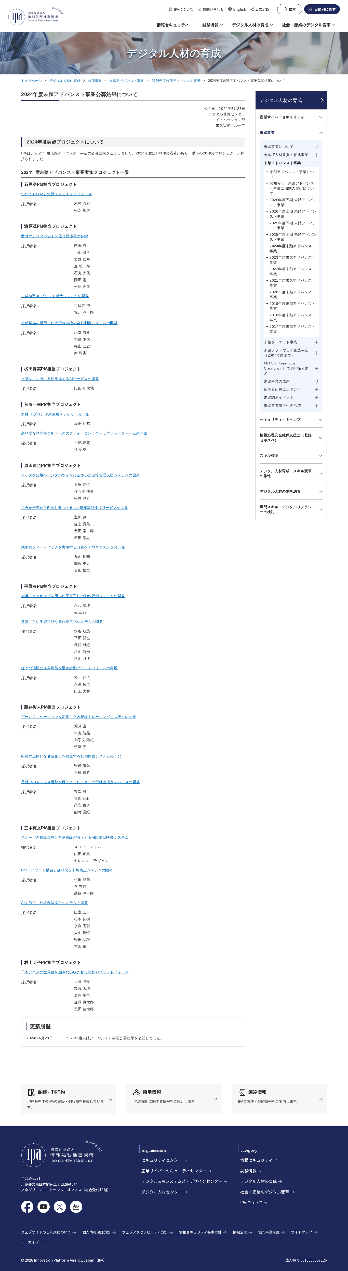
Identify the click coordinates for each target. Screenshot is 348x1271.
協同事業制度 (269, 1232)
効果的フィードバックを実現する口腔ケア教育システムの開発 (73, 547)
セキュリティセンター (161, 1160)
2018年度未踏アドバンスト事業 (292, 317)
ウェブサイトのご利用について (46, 1232)
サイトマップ (301, 1232)
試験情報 (248, 1171)
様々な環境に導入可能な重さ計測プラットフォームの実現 (69, 668)
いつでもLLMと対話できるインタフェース (56, 194)
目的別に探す (325, 9)
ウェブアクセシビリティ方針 (145, 1232)
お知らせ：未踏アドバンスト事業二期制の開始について (292, 188)
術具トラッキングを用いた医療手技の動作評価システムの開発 (73, 596)
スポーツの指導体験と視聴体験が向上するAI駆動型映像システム (75, 837)
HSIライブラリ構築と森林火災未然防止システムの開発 (67, 870)
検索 (292, 9)
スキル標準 (269, 455)
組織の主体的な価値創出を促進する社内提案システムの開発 (71, 756)
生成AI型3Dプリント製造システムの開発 (55, 296)
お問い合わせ (213, 9)
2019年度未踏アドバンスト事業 (292, 306)
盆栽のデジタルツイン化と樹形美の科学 (54, 236)
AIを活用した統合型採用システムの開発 (54, 903)
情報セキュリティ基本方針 (200, 1232)
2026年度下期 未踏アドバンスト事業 (293, 202)
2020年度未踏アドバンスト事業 (292, 294)
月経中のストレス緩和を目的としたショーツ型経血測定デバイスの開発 (80, 782)
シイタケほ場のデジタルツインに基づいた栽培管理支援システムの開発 (80, 475)
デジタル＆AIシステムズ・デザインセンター (181, 1181)
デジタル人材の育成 (65, 81)
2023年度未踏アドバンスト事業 (292, 260)
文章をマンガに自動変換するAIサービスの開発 (60, 379)
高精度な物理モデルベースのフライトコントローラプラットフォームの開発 (84, 433)
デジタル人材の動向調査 (280, 491)
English (237, 9)
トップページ (31, 81)
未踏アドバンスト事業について (292, 174)
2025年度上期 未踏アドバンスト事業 (293, 237)
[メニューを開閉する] (320, 117)
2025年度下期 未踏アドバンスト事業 (293, 225)
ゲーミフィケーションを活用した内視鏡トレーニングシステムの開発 (78, 717)
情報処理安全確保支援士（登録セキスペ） (286, 437)
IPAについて (183, 9)
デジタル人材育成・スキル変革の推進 (286, 473)
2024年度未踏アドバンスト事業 (176, 81)
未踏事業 (95, 81)
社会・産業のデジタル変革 (264, 1192)
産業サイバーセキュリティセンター (173, 1171)
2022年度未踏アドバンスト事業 (292, 271)
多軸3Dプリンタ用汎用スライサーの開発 (55, 414)
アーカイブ (30, 1241)
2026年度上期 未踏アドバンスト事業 (293, 213)
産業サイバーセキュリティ (282, 117)
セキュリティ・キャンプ (280, 419)
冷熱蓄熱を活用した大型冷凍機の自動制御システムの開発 (69, 323)
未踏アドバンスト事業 (126, 81)
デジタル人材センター (161, 1192)
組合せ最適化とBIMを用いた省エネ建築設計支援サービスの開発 (74, 508)
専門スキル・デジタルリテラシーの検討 (286, 509)
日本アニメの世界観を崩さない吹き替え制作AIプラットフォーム (75, 972)
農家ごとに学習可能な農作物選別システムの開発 (62, 622)
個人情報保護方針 (96, 1232)
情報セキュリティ (256, 1160)
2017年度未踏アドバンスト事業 (292, 329)
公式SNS (262, 9)
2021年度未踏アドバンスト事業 (292, 282)
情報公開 (240, 1232)
